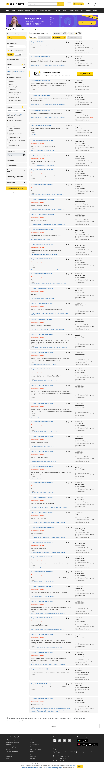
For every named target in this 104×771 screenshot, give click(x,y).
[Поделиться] (71, 42)
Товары (8, 758)
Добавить (10, 54)
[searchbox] (15, 46)
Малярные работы (14, 145)
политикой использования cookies (52, 767)
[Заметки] (66, 42)
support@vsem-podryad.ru (86, 752)
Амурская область (14, 97)
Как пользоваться (34, 744)
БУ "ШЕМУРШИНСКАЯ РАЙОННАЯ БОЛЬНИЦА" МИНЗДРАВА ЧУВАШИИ (48, 194)
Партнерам (32, 756)
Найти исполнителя (34, 740)
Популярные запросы (35, 749)
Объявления (9, 756)
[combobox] (16, 46)
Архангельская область (15, 100)
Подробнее (53, 726)
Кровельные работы (14, 137)
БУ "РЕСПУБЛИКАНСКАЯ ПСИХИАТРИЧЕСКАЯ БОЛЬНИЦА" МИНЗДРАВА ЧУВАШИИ (51, 49)
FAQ (30, 747)
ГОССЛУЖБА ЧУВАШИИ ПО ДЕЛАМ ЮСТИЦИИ (42, 492)
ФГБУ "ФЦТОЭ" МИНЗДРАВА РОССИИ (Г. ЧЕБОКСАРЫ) (44, 239)
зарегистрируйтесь (19, 71)
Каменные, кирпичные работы (15, 129)
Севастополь (12, 89)
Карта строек (9, 749)
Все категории (13, 126)
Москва (11, 84)
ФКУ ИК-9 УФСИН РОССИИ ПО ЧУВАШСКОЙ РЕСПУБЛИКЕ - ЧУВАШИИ (48, 613)
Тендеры (8, 744)
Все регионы (12, 81)
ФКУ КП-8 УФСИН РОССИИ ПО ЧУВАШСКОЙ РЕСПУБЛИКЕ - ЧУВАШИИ (48, 104)
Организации (9, 754)
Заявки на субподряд (12, 747)
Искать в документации (16, 50)
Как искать (33, 37)
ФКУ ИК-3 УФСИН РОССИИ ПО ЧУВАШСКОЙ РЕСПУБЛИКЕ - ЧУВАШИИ (48, 65)
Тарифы (31, 742)
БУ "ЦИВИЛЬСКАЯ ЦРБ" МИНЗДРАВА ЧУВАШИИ (42, 567)
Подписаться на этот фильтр (16, 188)
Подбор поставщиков (12, 751)
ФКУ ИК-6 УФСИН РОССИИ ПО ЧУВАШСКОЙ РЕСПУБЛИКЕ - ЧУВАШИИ (48, 478)
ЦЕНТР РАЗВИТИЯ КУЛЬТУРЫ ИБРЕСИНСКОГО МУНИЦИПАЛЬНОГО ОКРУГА (49, 269)
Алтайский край (13, 95)
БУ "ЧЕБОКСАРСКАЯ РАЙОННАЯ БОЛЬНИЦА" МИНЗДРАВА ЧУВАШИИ (47, 329)
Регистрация (79, 4)
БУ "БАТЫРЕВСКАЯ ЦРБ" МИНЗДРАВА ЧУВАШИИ (42, 298)
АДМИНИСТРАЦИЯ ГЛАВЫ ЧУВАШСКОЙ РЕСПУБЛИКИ (44, 364)
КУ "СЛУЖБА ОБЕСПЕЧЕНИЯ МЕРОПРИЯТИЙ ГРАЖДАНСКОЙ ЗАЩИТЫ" (48, 522)
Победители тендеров (12, 740)
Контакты (32, 758)
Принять (80, 766)
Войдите (9, 71)
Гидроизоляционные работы (17, 140)
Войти (69, 4)
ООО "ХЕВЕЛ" (34, 134)
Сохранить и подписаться (16, 38)
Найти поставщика (60, 37)
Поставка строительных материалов (15, 121)
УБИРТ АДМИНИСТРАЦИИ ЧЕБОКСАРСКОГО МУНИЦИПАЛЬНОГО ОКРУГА (49, 347)
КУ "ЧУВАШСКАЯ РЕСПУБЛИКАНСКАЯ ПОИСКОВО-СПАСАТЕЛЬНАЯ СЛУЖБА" (49, 507)
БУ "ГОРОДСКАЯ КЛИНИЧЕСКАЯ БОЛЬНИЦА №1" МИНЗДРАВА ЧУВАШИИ (48, 283)
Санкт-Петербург (14, 87)
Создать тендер (45, 37)
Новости (31, 751)
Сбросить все (16, 192)
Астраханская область (15, 103)
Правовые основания (35, 754)
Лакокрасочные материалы (16, 142)
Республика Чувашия (15, 77)
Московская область (15, 92)
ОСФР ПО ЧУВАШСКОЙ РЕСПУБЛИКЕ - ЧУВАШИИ (43, 150)
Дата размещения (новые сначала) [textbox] (40, 33)
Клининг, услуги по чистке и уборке (16, 133)
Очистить (18, 54)
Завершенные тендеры (12, 742)
